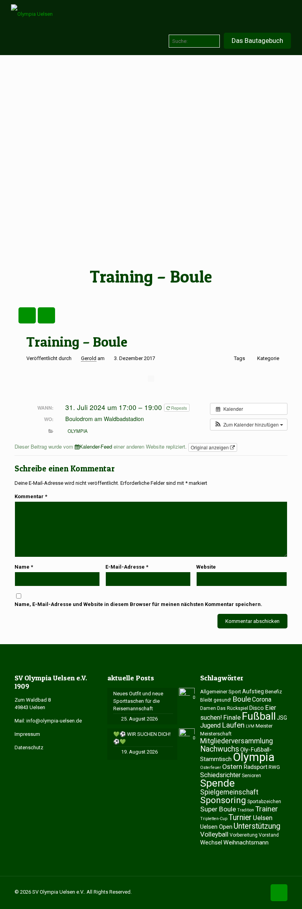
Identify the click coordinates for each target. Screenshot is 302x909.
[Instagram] (258, 891)
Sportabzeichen (264, 801)
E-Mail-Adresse (126, 567)
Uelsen (263, 818)
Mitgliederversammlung (236, 741)
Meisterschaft (216, 734)
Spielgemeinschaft (229, 792)
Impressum (27, 734)
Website (206, 567)
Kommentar (31, 496)
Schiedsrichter (220, 775)
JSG (282, 718)
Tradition (245, 810)
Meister (264, 726)
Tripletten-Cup (213, 818)
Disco (256, 707)
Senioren (251, 775)
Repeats (178, 408)
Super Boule (218, 809)
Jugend (210, 725)
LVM (250, 726)
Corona (261, 699)
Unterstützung (257, 826)
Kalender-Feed (95, 446)
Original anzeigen (210, 447)
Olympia (78, 431)
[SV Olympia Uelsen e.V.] (32, 14)
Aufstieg (253, 691)
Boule (241, 699)
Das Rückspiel (232, 708)
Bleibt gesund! (215, 700)
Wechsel (211, 842)
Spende (217, 783)
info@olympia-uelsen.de (54, 721)
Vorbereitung (244, 835)
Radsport (255, 766)
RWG (274, 767)
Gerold (88, 358)
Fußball (259, 716)
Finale (232, 717)
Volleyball (214, 834)
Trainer (266, 809)
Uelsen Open (216, 826)
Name (24, 567)
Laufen (233, 725)
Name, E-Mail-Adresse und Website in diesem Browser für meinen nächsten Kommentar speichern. (138, 604)
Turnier (240, 817)
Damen (208, 708)
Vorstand (269, 835)
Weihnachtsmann (246, 842)
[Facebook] (248, 891)
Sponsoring (223, 800)
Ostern (232, 766)
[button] (248, 424)
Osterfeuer (210, 767)
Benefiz (273, 692)
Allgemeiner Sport (220, 692)
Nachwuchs (219, 749)
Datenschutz (29, 747)
